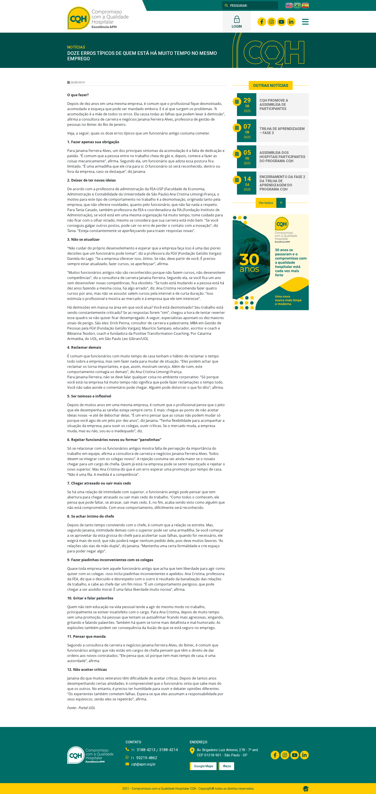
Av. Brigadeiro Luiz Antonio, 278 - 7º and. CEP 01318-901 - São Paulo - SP (227, 752)
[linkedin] (291, 21)
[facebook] (261, 21)
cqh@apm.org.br (143, 764)
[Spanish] (305, 5)
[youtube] (281, 21)
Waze (227, 766)
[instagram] (271, 21)
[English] (289, 5)
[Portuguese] (297, 5)
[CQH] (97, 17)
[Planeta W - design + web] (306, 788)
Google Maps (203, 766)
